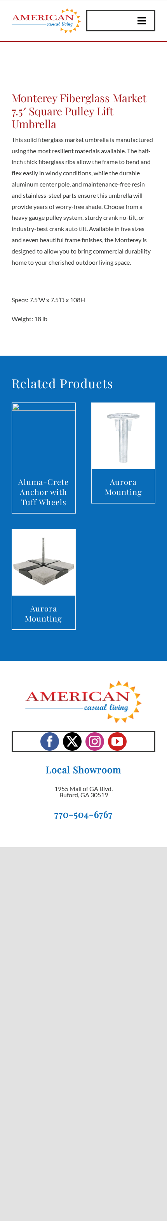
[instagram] (94, 741)
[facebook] (49, 741)
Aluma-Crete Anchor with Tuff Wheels (43, 491)
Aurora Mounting (123, 486)
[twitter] (72, 741)
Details (43, 437)
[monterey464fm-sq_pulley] (83, 68)
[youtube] (117, 741)
